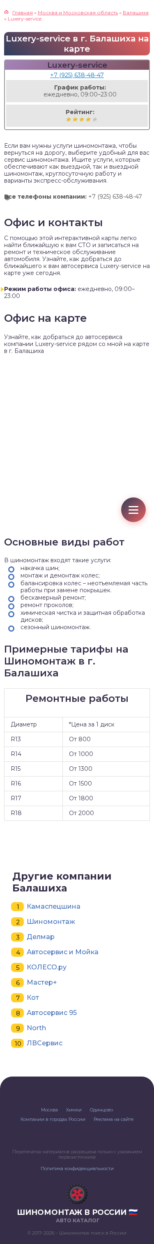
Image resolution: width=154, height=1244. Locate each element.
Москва (49, 1110)
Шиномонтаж (51, 922)
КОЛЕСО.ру (47, 967)
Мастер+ (42, 982)
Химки (74, 1110)
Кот (33, 997)
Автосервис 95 (52, 1013)
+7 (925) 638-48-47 (77, 75)
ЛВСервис (44, 1043)
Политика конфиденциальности (77, 1168)
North (36, 1028)
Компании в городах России (53, 1119)
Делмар (41, 937)
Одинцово (101, 1110)
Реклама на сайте (113, 1119)
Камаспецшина (53, 906)
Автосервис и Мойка (63, 952)
